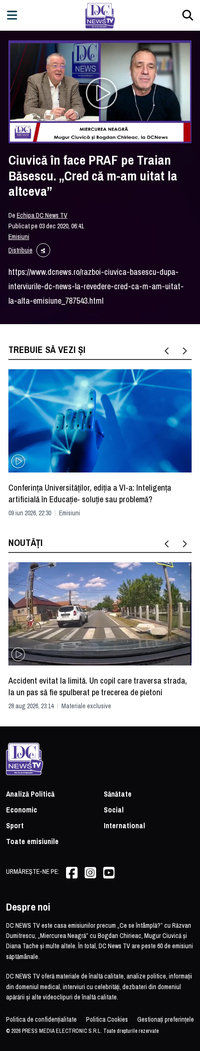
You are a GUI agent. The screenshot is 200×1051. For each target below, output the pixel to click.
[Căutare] (187, 15)
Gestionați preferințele (165, 1019)
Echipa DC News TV (42, 215)
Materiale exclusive (86, 706)
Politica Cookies (107, 1019)
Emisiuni (18, 237)
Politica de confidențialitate (41, 1019)
